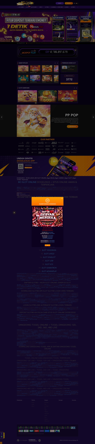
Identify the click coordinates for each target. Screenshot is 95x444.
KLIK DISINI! (50, 232)
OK (47, 245)
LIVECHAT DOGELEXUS (47, 238)
